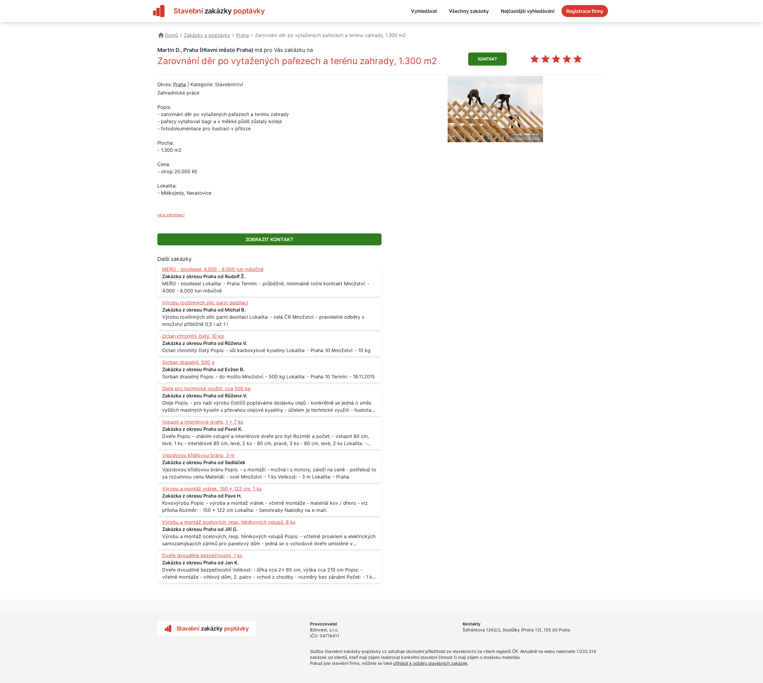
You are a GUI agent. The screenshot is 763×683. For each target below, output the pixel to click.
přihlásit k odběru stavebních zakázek (430, 663)
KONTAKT (487, 58)
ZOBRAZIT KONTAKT (270, 239)
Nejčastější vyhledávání (527, 11)
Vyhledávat (424, 11)
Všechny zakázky (469, 11)
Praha (179, 84)
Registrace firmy (584, 11)
